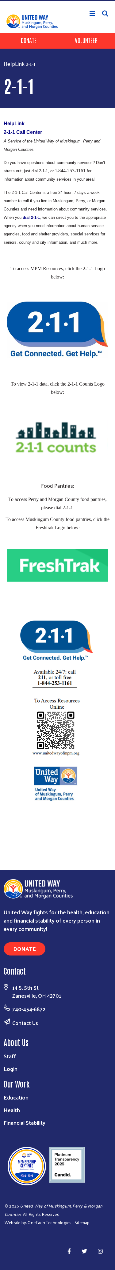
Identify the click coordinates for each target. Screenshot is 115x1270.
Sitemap (82, 1222)
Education (16, 1097)
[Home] (57, 0)
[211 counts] (57, 437)
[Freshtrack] (57, 564)
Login (10, 1068)
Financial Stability (24, 1122)
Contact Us (25, 1023)
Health (12, 1110)
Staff (10, 1056)
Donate (28, 40)
